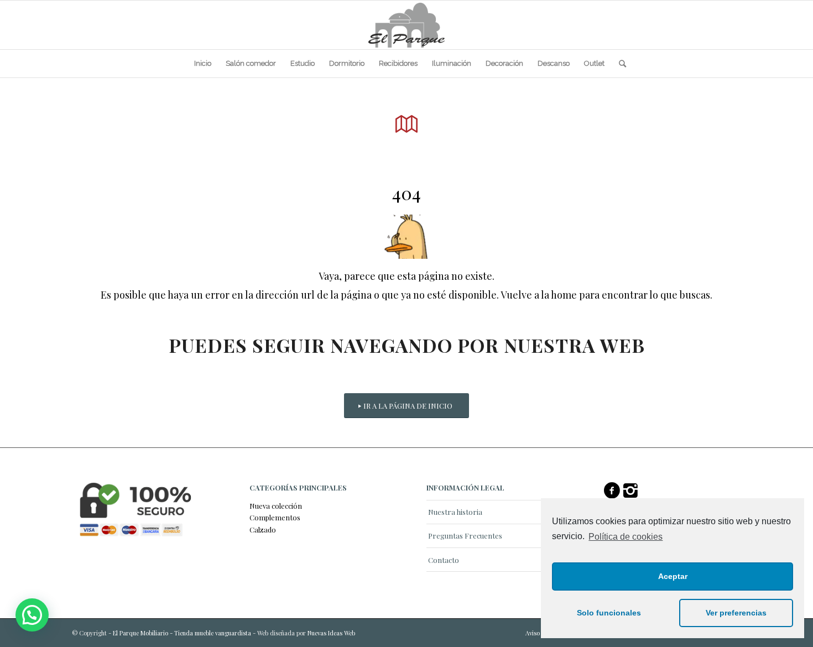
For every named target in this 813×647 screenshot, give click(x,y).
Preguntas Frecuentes (465, 535)
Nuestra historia (455, 511)
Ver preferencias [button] (736, 612)
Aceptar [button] (672, 576)
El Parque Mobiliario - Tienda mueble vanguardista (182, 633)
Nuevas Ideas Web (331, 633)
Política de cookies (625, 536)
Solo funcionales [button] (609, 612)
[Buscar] (619, 63)
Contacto (443, 560)
